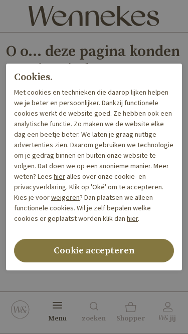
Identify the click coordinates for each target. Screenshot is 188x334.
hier (59, 176)
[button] (130, 313)
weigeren (65, 197)
